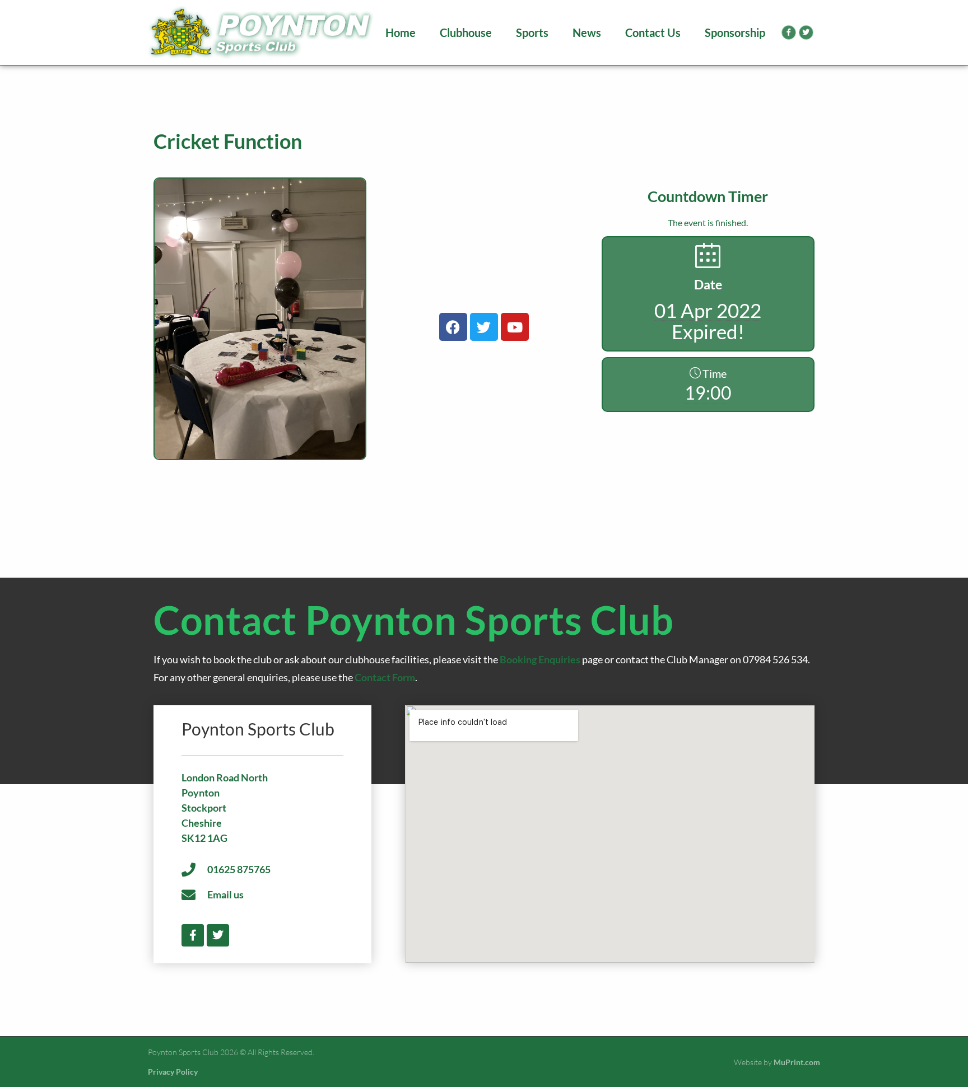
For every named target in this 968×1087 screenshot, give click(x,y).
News (587, 32)
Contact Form (385, 677)
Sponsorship (735, 32)
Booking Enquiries (540, 659)
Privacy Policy (173, 1071)
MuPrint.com (797, 1062)
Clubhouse (466, 32)
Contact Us (653, 32)
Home (400, 32)
